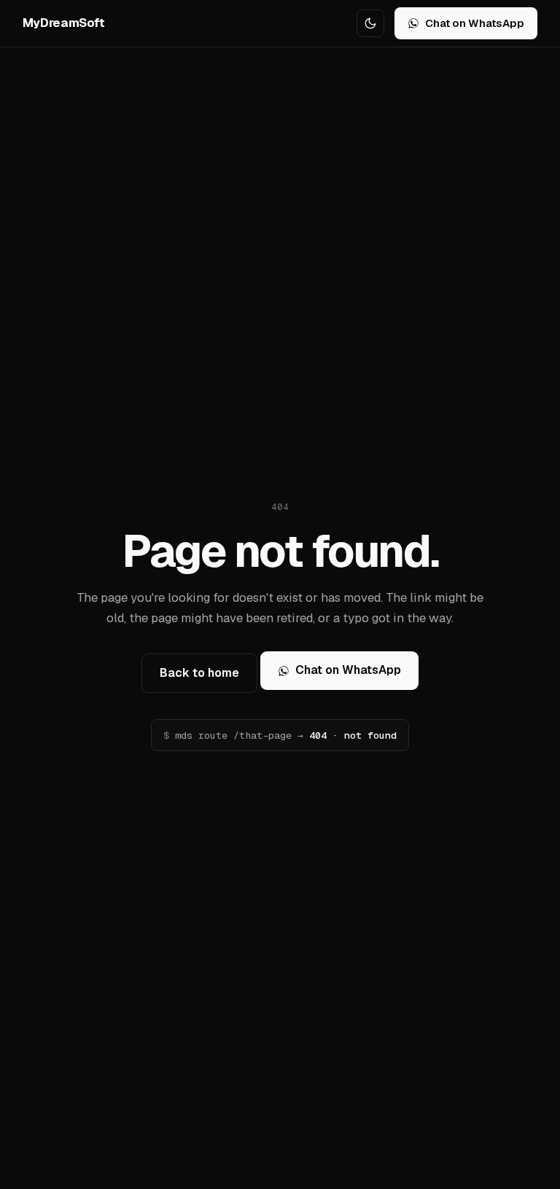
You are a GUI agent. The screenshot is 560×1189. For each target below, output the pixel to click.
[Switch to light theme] (370, 23)
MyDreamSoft (64, 23)
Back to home (199, 672)
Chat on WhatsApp (474, 23)
